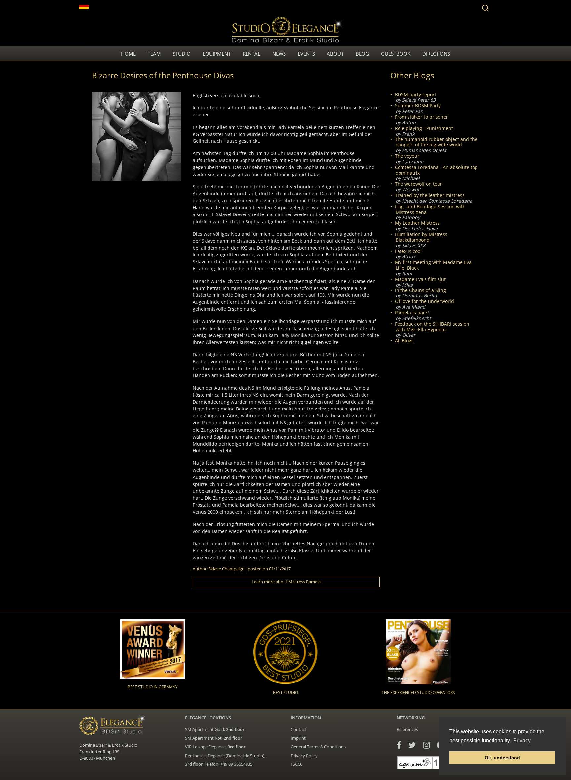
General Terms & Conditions (318, 747)
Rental (251, 53)
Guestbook (395, 53)
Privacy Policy (304, 756)
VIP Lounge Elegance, (215, 747)
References (407, 729)
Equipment (217, 53)
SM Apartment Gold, (215, 729)
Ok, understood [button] (502, 757)
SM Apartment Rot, (213, 738)
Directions (436, 53)
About (335, 53)
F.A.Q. (296, 764)
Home (128, 53)
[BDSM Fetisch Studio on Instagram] (426, 744)
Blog (362, 53)
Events (306, 53)
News (279, 53)
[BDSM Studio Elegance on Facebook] (399, 744)
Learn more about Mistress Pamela (286, 582)
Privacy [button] (522, 740)
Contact (298, 729)
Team (154, 53)
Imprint (298, 738)
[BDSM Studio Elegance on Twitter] (412, 744)
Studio (182, 53)
